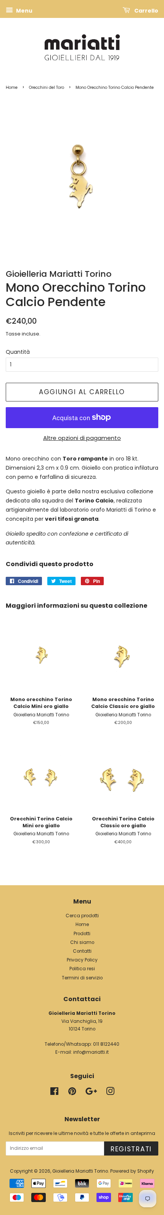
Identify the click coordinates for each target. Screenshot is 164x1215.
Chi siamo (82, 942)
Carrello (145, 10)
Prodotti (82, 934)
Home (12, 87)
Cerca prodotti (82, 916)
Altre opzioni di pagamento (82, 438)
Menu (23, 10)
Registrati (131, 1149)
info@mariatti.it (91, 1052)
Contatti (82, 951)
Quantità (18, 352)
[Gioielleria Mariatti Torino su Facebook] (54, 1093)
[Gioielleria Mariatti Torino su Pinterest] (72, 1093)
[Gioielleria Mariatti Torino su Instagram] (110, 1093)
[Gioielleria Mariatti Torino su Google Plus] (91, 1093)
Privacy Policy (82, 960)
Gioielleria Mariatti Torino (80, 1171)
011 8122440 (106, 1044)
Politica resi (82, 969)
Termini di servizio (82, 978)
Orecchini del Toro (46, 87)
